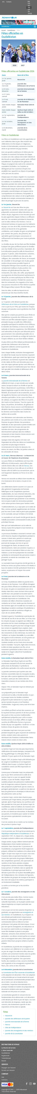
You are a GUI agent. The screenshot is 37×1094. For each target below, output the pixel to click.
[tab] (14, 65)
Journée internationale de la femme (17, 1022)
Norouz (26, 466)
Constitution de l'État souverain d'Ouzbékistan (19, 972)
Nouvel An (7, 207)
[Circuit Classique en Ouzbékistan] (18, 19)
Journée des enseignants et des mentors (19, 1030)
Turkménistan (6, 1058)
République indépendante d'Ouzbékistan (15, 833)
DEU (29, 5)
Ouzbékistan (11, 30)
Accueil (3, 30)
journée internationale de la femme (15, 381)
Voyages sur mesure (8, 1068)
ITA (29, 11)
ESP (29, 9)
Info (3, 2)
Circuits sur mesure (8, 1070)
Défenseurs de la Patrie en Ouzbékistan (15, 304)
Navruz (7, 1025)
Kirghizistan (5, 1055)
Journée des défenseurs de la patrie (17, 1019)
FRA (29, 7)
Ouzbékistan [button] (5, 26)
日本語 (30, 13)
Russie (3, 1061)
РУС (29, 3)
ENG (29, 1)
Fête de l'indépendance (13, 1027)
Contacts (8, 2)
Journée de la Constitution (14, 1033)
